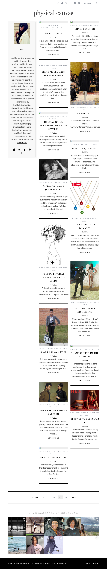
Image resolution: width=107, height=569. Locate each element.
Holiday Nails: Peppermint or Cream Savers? (53, 125)
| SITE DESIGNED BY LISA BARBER (50, 563)
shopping (53, 25)
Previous (35, 497)
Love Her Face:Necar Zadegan (53, 412)
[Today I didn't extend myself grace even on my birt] (90, 545)
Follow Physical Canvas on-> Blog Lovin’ (53, 277)
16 (54, 497)
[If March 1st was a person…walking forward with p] (72, 526)
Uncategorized (79, 107)
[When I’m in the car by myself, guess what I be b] (53, 526)
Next (74, 497)
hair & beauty (47, 116)
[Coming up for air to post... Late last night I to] (35, 545)
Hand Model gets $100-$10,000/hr (53, 73)
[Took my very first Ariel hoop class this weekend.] (35, 526)
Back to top (91, 563)
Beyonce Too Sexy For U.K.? (85, 420)
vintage (45, 28)
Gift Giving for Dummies (85, 226)
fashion (43, 182)
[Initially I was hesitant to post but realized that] (90, 526)
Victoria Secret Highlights (84, 310)
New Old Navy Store (53, 458)
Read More (53, 54)
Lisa (55, 37)
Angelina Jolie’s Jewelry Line (53, 187)
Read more (22, 142)
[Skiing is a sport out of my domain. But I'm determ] (53, 545)
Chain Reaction (85, 29)
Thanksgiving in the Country (84, 355)
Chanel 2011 (84, 113)
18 (66, 497)
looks (73, 25)
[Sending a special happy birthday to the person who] (17, 545)
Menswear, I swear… (85, 148)
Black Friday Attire (53, 352)
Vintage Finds (53, 34)
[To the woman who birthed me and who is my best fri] (17, 526)
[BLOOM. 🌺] (72, 545)
